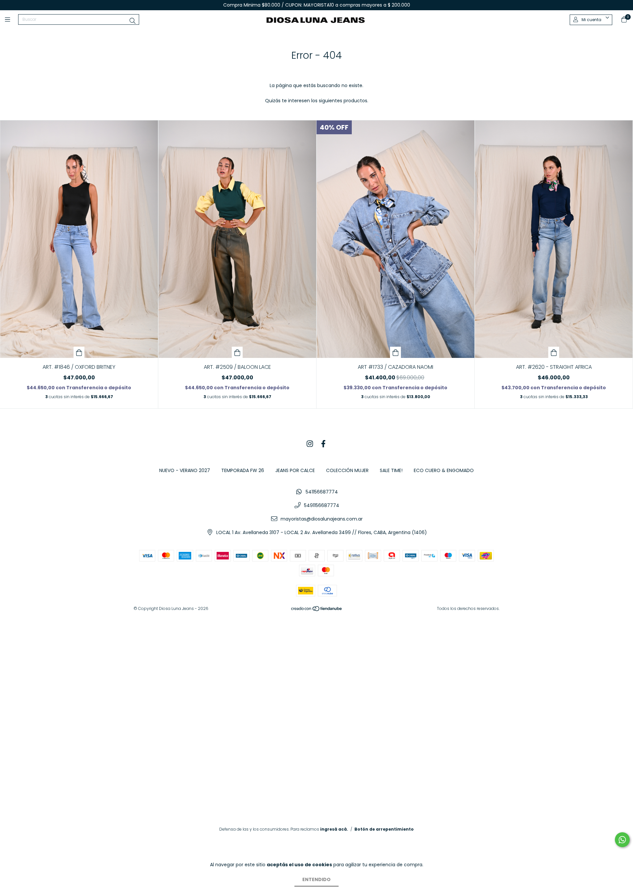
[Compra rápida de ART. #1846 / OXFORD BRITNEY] (79, 352)
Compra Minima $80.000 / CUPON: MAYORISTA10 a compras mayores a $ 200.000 (316, 5)
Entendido (316, 879)
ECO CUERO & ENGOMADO (444, 470)
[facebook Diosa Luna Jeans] (323, 444)
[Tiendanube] (316, 610)
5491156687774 (321, 505)
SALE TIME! (391, 470)
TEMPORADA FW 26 (242, 470)
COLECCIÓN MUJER (347, 470)
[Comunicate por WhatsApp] (622, 839)
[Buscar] (132, 21)
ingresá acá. (334, 829)
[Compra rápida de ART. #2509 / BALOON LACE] (237, 352)
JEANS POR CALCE (295, 470)
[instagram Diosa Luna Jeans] (310, 444)
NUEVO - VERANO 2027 (184, 470)
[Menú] (11, 19)
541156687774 (322, 492)
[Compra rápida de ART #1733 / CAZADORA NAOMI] (395, 352)
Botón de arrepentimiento (384, 829)
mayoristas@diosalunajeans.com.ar (322, 519)
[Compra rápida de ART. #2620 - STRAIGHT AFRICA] (553, 352)
